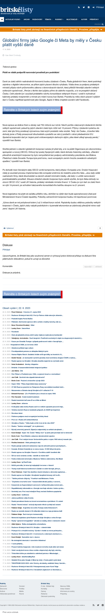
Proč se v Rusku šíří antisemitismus (25, 420)
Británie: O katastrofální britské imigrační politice (29, 367)
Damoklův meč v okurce (31, 537)
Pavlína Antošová (18, 442)
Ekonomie (3, 588)
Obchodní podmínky (48, 596)
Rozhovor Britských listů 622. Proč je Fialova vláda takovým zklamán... (37, 315)
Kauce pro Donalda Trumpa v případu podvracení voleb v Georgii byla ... (37, 341)
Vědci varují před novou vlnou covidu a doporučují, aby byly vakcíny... (37, 550)
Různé (21, 594)
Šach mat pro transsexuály (33, 514)
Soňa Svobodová (18, 364)
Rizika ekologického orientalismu (34, 524)
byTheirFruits (26, 462)
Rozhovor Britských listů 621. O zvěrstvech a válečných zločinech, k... (37, 534)
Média (21, 591)
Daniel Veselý (16, 358)
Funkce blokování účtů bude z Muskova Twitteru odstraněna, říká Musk (37, 459)
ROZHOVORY (37, 19)
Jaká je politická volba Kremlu (22, 498)
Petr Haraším (16, 397)
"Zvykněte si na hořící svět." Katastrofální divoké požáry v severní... (36, 481)
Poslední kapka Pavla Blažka (22, 318)
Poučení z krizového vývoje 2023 (33, 380)
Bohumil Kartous (18, 393)
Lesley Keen (16, 328)
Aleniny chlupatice (31, 364)
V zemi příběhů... (17, 544)
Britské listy (18, 11)
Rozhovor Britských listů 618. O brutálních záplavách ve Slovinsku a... (37, 570)
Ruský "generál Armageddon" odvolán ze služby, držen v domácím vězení (38, 521)
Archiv (27, 19)
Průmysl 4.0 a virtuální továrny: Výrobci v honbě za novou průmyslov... (37, 530)
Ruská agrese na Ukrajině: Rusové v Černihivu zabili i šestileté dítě (36, 452)
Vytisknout (10, 228)
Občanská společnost (7, 594)
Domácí (22, 586)
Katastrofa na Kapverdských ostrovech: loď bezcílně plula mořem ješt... (38, 485)
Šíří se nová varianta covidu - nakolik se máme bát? (30, 455)
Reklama (44, 594)
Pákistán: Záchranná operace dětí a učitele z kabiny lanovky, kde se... (37, 322)
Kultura (2, 591)
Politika (21, 588)
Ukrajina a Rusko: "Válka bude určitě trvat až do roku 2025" (33, 423)
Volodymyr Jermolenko (20, 338)
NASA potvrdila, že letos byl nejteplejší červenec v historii (33, 465)
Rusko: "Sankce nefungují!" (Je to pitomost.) (28, 426)
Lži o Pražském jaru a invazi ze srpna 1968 (40, 393)
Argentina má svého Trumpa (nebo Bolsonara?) (40, 508)
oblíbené (98, 266)
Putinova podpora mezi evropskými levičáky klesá (30, 416)
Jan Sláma (15, 371)
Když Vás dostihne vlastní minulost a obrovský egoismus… (44, 472)
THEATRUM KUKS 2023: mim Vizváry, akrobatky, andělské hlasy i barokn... (39, 563)
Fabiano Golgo (17, 508)
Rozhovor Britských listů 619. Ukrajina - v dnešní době (31, 527)
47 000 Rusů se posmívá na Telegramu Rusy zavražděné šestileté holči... (38, 387)
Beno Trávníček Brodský (21, 325)
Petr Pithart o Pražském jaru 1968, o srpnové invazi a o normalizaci (36, 374)
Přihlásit (100, 7)
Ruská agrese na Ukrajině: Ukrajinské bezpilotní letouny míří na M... (36, 475)
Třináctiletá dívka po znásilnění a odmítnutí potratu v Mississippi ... (35, 553)
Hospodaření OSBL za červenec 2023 (24, 344)
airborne (25, 403)
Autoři (84, 19)
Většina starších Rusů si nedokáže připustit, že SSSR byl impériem (36, 410)
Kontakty (44, 588)
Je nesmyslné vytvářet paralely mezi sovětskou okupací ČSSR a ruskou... (49, 358)
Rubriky (59, 19)
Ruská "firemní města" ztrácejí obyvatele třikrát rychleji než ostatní (36, 504)
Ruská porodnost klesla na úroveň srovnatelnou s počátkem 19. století (37, 501)
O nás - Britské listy (47, 586)
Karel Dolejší (16, 433)
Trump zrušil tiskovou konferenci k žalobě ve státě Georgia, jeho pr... (36, 468)
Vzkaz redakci (65, 588)
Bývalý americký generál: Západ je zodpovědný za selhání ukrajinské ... (37, 429)
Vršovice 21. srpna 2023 (32, 312)
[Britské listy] (32, 110)
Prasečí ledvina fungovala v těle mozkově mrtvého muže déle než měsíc (38, 547)
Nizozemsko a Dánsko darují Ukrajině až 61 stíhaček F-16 (32, 390)
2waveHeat (26, 328)
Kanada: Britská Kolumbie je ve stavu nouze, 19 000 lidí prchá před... (36, 449)
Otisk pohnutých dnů (32, 442)
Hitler (33, 325)
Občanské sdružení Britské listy (25, 605)
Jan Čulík (15, 377)
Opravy (43, 591)
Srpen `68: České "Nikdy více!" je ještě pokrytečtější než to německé (47, 433)
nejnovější (88, 266)
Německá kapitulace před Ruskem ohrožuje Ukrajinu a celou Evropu (36, 517)
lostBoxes (25, 495)
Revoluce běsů (17, 413)
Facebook (15, 331)
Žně (21, 371)
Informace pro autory (67, 591)
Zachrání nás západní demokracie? (32, 377)
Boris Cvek (16, 380)
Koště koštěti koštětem (30, 397)
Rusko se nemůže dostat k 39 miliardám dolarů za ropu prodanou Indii (37, 511)
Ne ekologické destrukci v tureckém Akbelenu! (29, 540)
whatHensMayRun (28, 557)
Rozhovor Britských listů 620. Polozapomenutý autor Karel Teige (35, 566)
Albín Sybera (16, 524)
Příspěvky (94, 19)
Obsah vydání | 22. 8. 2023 (16, 308)
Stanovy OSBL (65, 586)
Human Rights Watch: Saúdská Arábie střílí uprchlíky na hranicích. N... (37, 354)
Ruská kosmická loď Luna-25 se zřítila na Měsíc (29, 400)
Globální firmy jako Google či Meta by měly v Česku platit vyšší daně (36, 560)
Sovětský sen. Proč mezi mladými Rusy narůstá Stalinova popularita (36, 491)
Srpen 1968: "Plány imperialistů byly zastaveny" (29, 384)
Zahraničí (3, 586)
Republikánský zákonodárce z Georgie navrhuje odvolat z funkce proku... (38, 488)
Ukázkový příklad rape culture (22, 348)
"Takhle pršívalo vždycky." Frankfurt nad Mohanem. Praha (33, 478)
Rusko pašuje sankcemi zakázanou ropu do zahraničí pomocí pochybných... (39, 446)
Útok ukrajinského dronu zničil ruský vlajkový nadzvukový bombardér (37, 335)
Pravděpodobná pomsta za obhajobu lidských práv (30, 351)
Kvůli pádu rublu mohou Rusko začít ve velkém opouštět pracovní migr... (38, 407)
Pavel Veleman (17, 312)
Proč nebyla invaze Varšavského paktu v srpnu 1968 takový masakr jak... (46, 439)
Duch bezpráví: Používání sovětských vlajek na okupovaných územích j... (55, 338)
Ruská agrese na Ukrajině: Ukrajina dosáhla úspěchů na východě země (38, 361)
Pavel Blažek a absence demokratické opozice (38, 436)
